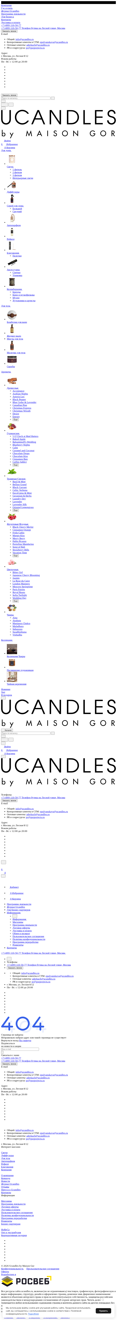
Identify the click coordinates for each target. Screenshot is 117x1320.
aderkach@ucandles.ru (38, 45)
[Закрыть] (3, 876)
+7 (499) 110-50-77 (11, 25)
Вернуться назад (10, 1040)
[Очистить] (53, 98)
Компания (6, 1169)
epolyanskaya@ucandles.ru (54, 42)
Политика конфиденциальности (17, 1215)
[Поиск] (3, 862)
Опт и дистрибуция (11, 1232)
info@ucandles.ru (25, 39)
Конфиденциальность (12, 1268)
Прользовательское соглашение (42, 1268)
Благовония (7, 1167)
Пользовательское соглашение (17, 1212)
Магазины (6, 1201)
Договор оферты (10, 1206)
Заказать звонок (9, 31)
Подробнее (33, 1314)
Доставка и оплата (10, 1209)
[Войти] (2, 866)
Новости (5, 1181)
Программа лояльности (13, 1204)
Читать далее (94, 1300)
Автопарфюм (8, 1161)
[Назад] (15, 916)
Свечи (4, 1152)
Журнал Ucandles (10, 1184)
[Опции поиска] (3, 101)
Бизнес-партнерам (10, 1224)
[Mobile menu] (3, 756)
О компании (7, 1175)
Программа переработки (14, 1218)
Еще (16, 420)
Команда (5, 1178)
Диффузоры (7, 1155)
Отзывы (5, 1186)
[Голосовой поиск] (4, 105)
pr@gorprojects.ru (35, 48)
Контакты (6, 1192)
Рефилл (5, 1164)
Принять (103, 1311)
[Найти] (11, 105)
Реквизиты (6, 1221)
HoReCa (5, 1229)
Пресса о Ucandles (11, 1189)
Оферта (5, 1271)
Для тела (5, 1158)
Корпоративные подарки (14, 1235)
